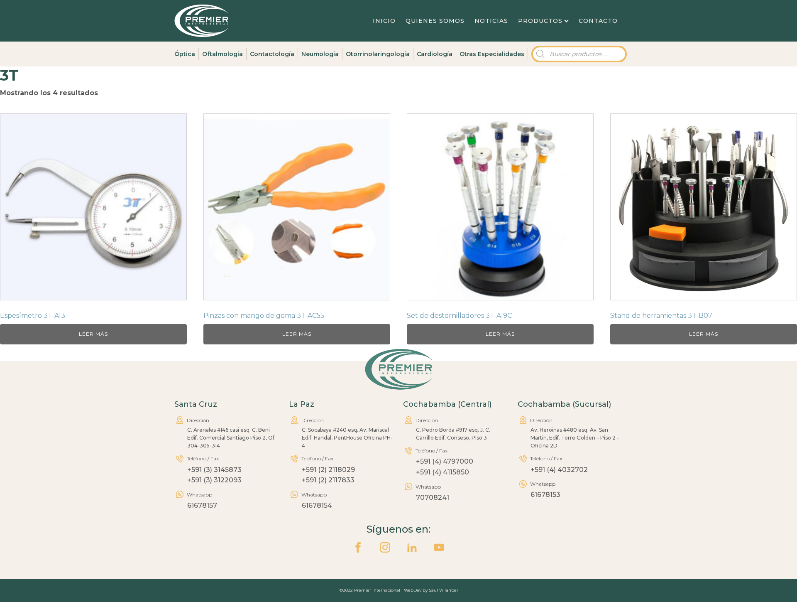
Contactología (272, 54)
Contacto (598, 21)
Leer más (93, 334)
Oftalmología (222, 54)
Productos (540, 21)
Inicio (384, 21)
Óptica (184, 54)
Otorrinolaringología (378, 54)
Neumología (320, 54)
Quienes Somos (435, 21)
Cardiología (434, 54)
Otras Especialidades (492, 54)
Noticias (491, 21)
